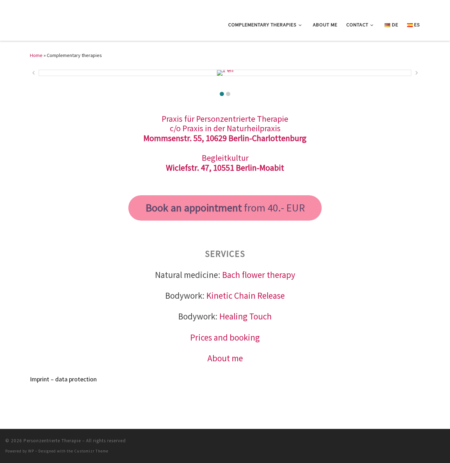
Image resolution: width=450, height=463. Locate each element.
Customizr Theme (91, 451)
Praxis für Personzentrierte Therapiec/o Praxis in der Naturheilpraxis (225, 123)
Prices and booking (225, 337)
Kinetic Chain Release (245, 295)
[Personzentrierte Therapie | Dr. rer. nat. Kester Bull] (63, 23)
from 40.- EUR (225, 207)
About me (225, 358)
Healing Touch (245, 316)
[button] (222, 94)
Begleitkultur (225, 157)
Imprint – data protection (63, 379)
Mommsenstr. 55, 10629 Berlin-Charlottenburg (225, 138)
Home (36, 55)
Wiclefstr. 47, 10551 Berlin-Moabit (225, 167)
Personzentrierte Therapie (52, 441)
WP (31, 451)
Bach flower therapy (258, 274)
